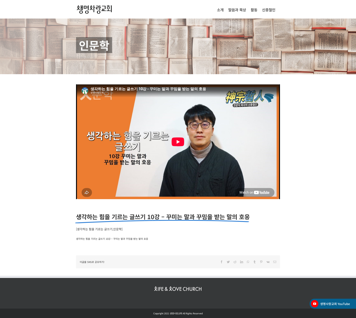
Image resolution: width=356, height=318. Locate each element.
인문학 (117, 229)
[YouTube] (314, 303)
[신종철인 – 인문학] (178, 46)
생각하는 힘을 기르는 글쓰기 (95, 229)
